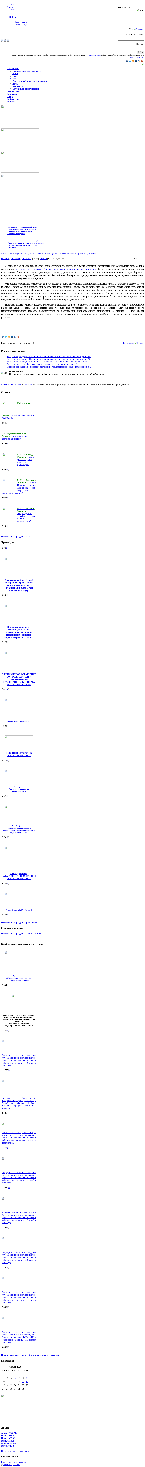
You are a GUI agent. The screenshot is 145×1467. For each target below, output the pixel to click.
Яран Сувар (7, 1462)
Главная (10, 4)
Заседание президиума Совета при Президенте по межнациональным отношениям (47, 361)
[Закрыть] (139, 29)
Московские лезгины (11, 384)
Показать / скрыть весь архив (15, 1451)
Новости (5, 258)
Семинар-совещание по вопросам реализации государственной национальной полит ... (49, 367)
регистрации (95, 55)
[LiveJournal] (138, 61)
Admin (43, 258)
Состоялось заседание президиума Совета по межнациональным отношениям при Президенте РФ (48, 253)
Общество (15, 258)
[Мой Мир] (136, 61)
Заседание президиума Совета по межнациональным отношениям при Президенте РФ (49, 356)
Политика (26, 258)
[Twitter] (130, 61)
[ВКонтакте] (127, 61)
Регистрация (21, 22)
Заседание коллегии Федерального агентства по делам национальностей (42, 364)
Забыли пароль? (22, 24)
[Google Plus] (141, 61)
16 (27, 1381)
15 (23, 1381)
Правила (11, 9)
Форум (10, 7)
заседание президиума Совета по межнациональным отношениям (55, 268)
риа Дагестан (20, 1462)
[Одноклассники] (133, 61)
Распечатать (129, 343)
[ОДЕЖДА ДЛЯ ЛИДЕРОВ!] (11, 1418)
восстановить (136, 57)
